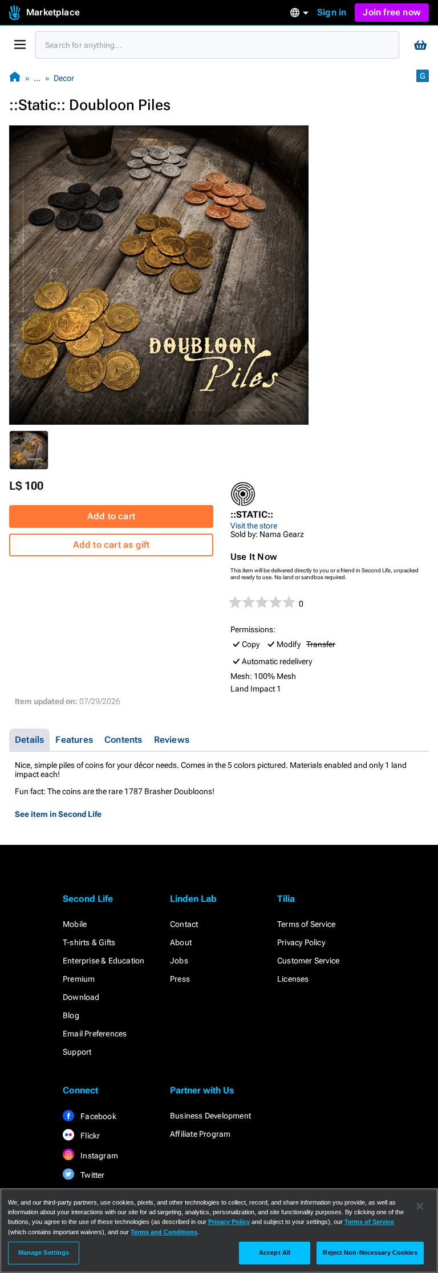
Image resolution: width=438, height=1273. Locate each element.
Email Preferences (95, 1033)
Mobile (75, 924)
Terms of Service (306, 924)
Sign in (331, 12)
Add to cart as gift (111, 544)
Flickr (89, 1135)
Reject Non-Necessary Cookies (370, 1252)
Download (81, 997)
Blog (71, 1015)
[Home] (15, 77)
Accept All (274, 1252)
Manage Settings (44, 1252)
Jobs (179, 960)
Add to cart (111, 516)
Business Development (210, 1115)
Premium (79, 978)
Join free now (392, 12)
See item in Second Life (58, 814)
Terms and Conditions (164, 1232)
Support (77, 1051)
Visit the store (253, 525)
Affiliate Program (200, 1133)
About (181, 942)
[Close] (419, 1206)
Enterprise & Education (103, 960)
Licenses (293, 978)
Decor (64, 78)
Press (180, 978)
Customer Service (308, 960)
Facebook (97, 1116)
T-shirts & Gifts (89, 942)
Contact (184, 924)
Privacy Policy (301, 942)
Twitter (92, 1175)
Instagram (98, 1155)
